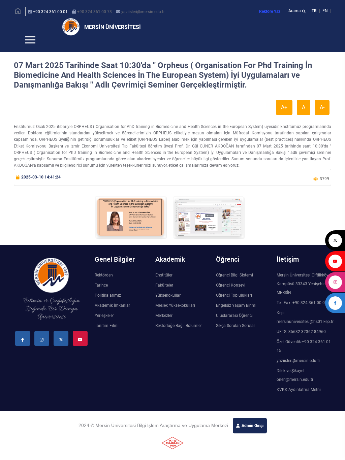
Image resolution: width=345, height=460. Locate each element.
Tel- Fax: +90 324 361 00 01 (302, 313)
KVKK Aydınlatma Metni (299, 400)
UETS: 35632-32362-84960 (301, 342)
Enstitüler (163, 286)
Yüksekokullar (168, 306)
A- (322, 118)
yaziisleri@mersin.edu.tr (143, 11)
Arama (297, 11)
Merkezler (163, 326)
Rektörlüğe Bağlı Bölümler (178, 336)
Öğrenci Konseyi (230, 296)
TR (314, 10)
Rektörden (104, 286)
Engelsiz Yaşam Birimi (236, 316)
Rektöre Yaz (269, 11)
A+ (284, 118)
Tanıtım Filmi (107, 336)
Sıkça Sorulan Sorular (235, 336)
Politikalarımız (108, 306)
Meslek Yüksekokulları (175, 316)
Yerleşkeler (104, 326)
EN (325, 10)
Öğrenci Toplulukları (234, 306)
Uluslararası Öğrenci (234, 326)
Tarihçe (101, 296)
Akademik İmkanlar (112, 316)
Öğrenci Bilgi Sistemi (234, 286)
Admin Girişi (252, 436)
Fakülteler (164, 296)
